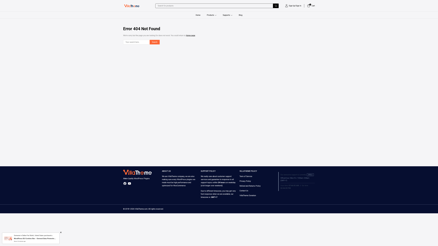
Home (198, 15)
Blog (240, 15)
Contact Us (244, 191)
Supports (226, 15)
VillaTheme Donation (248, 195)
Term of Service (246, 176)
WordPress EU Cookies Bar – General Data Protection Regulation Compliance (35, 238)
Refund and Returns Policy (250, 186)
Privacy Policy (245, 181)
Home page (190, 35)
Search (154, 42)
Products (210, 15)
